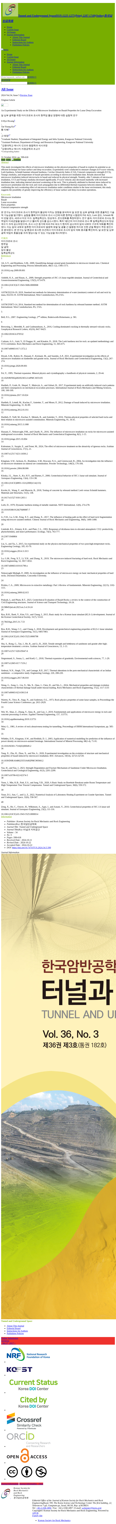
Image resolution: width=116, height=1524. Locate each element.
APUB (35, 1513)
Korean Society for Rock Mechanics (54, 1520)
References (6, 256)
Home (9, 27)
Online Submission (9, 1338)
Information (6, 816)
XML (8, 160)
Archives (8, 1342)
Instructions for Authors (23, 42)
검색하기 (31, 77)
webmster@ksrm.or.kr (92, 1508)
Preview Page (26, 95)
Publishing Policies (20, 45)
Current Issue (13, 29)
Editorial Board (19, 40)
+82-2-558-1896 (43, 1508)
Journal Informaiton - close (31, 1484)
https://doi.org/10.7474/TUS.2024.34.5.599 (31, 847)
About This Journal (21, 37)
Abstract (5, 162)
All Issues (11, 32)
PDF (3, 160)
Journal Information (15, 35)
